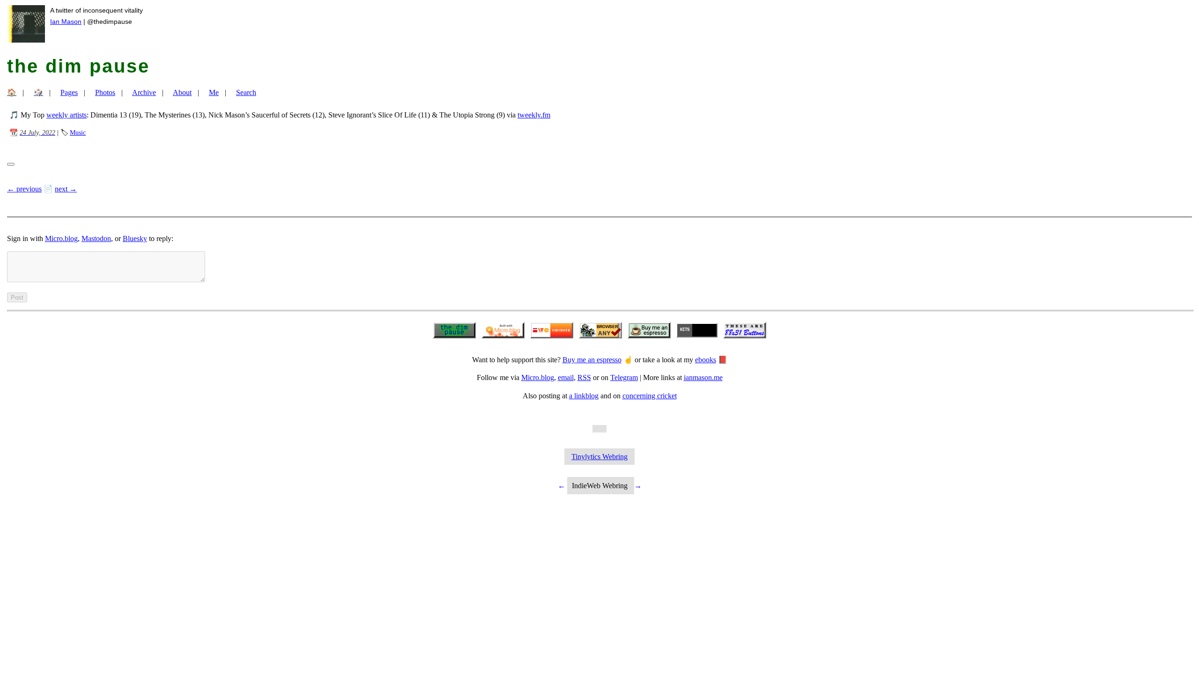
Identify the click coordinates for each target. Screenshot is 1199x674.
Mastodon (96, 238)
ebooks (705, 360)
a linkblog (584, 396)
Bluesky (135, 238)
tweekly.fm (534, 115)
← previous (24, 189)
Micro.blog (61, 238)
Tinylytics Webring (599, 457)
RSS (584, 377)
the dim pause (78, 66)
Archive (144, 92)
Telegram (624, 377)
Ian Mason (65, 21)
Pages (69, 92)
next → (66, 189)
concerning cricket (649, 396)
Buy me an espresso (592, 360)
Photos (105, 92)
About (182, 92)
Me (214, 92)
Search (246, 92)
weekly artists (66, 115)
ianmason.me (703, 377)
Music (78, 132)
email (566, 377)
